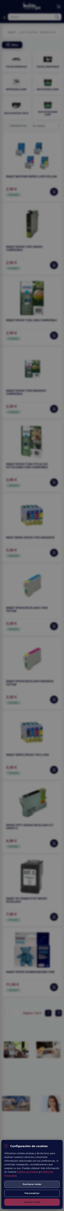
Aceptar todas (32, 1202)
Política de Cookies (28, 1171)
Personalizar (32, 1193)
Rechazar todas (32, 1184)
